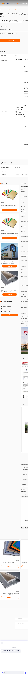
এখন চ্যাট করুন (9, 40)
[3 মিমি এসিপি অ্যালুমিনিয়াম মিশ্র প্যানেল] (10, 550)
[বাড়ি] (5, 3)
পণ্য (18, 3)
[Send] (26, 672)
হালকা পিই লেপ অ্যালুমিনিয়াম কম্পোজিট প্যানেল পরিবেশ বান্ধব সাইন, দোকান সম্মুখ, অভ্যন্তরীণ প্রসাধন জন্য (8, 207)
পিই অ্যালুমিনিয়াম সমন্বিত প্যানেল (12, 9)
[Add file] (2, 672)
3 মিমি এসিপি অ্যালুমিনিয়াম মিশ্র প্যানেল (9, 562)
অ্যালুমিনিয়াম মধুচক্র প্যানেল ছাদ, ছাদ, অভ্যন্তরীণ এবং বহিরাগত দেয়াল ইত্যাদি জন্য (10, 594)
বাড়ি (13, 3)
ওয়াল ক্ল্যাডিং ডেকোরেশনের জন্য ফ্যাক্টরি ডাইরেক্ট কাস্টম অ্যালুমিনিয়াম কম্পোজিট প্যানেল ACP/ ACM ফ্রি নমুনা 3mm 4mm (9, 263)
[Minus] (26, 643)
